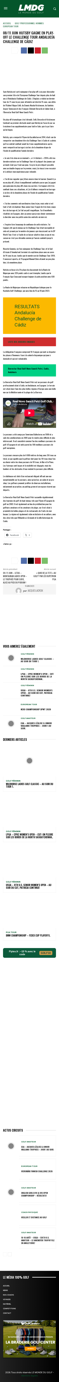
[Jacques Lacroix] (19, 591)
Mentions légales (29, 1375)
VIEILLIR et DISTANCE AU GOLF (34, 1217)
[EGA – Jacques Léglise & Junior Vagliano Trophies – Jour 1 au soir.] (11, 723)
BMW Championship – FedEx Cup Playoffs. (28, 935)
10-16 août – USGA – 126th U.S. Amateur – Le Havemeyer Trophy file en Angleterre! (37, 1240)
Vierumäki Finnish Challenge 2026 (37, 1171)
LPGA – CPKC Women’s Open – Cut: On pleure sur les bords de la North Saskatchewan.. (37, 676)
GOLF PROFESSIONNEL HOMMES (29, 23)
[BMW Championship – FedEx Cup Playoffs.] (29, 912)
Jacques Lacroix (35, 590)
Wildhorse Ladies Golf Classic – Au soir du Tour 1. (37, 660)
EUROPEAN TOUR (10, 26)
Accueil (7, 23)
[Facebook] (24, 50)
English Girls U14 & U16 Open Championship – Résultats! (34, 1194)
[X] (31, 50)
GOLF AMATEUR (28, 718)
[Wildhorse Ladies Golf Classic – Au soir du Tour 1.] (11, 658)
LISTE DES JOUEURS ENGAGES (21, 341)
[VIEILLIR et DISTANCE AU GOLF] (11, 1215)
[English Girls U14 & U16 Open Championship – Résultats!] (11, 1192)
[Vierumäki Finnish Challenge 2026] (11, 1169)
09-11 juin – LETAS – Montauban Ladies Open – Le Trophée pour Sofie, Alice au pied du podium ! (15, 577)
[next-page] (10, 1254)
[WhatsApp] (45, 50)
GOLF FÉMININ (27, 654)
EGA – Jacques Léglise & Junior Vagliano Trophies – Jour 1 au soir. (36, 725)
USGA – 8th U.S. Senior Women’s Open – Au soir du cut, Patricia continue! (36, 693)
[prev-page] (5, 1254)
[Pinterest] (38, 50)
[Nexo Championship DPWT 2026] (11, 707)
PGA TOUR (11, 932)
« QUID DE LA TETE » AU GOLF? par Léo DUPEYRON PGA (44, 576)
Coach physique (29, 1212)
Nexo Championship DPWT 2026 (36, 709)
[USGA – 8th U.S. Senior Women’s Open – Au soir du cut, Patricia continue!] (11, 690)
